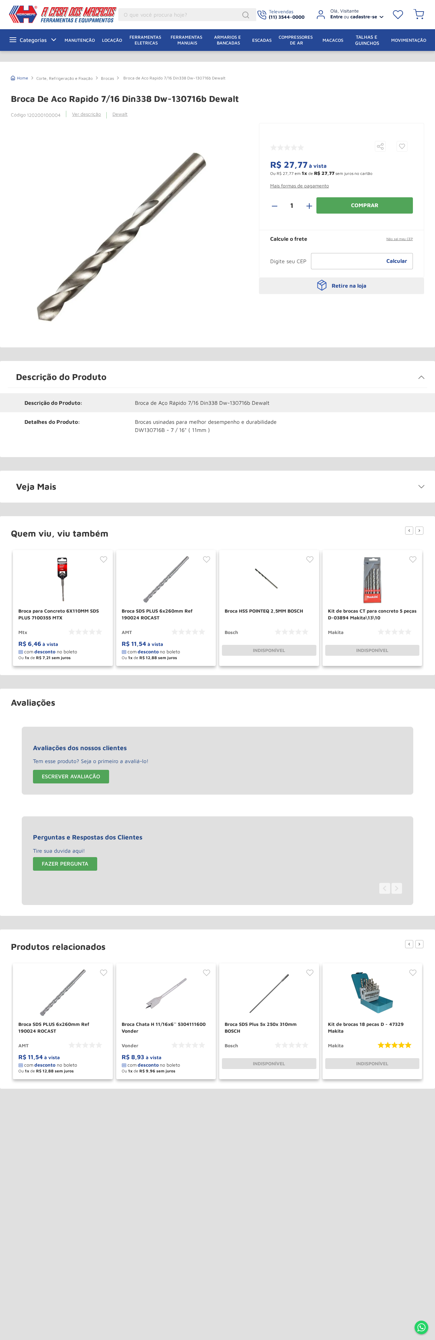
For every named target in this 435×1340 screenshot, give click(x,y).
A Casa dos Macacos (46, 14)
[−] (278, 205)
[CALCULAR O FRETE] (397, 261)
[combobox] (187, 14)
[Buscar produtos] (247, 15)
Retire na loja (349, 286)
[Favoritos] (398, 14)
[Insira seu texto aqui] (421, 1328)
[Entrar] (347, 14)
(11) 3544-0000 (286, 17)
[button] (380, 147)
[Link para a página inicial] (19, 77)
